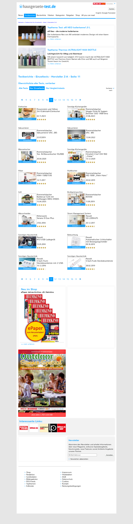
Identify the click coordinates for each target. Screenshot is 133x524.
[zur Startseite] (40, 6)
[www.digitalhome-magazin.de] (23, 434)
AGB (64, 477)
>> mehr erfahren (27, 344)
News (20, 15)
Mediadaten (67, 474)
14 (63, 100)
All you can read (88, 15)
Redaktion (30, 474)
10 (47, 100)
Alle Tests (23, 88)
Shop (78, 15)
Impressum (67, 472)
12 (55, 100)
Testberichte (30, 15)
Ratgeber (70, 15)
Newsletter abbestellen (79, 459)
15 (68, 100)
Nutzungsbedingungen (71, 486)
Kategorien (60, 15)
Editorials (30, 486)
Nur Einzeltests (37, 88)
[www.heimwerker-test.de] (44, 434)
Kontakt (65, 484)
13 (59, 100)
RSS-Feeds (30, 481)
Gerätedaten (31, 477)
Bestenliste (41, 15)
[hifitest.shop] (61, 434)
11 (51, 100)
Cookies (65, 481)
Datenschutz (67, 479)
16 (72, 100)
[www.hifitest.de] (34, 434)
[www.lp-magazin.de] (52, 434)
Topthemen (31, 484)
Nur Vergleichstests (55, 88)
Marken (51, 15)
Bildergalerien (32, 479)
